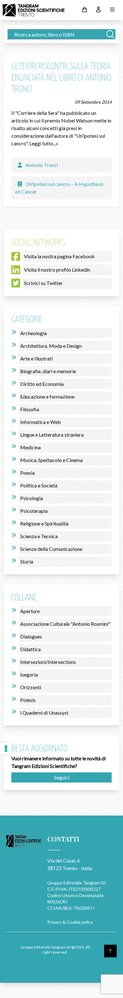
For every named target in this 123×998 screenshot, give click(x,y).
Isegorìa (29, 674)
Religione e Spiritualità (44, 523)
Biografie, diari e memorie (48, 371)
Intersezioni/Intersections (48, 662)
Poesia (27, 473)
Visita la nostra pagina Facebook (59, 256)
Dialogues (31, 636)
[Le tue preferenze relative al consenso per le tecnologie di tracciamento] (6, 749)
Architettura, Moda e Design (51, 346)
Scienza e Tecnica (39, 536)
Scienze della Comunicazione (51, 549)
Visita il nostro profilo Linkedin (57, 270)
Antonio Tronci (42, 165)
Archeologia (33, 333)
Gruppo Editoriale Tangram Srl (76, 882)
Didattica (30, 649)
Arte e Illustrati (36, 358)
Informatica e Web (40, 422)
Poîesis (28, 700)
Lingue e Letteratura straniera (52, 435)
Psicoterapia (34, 511)
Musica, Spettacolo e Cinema (51, 460)
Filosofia (29, 409)
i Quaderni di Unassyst (44, 713)
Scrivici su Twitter (43, 283)
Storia (26, 561)
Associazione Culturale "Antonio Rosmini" (65, 624)
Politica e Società (38, 485)
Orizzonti (30, 687)
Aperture (30, 611)
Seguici (61, 777)
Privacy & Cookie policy (70, 922)
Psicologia (31, 498)
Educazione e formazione (47, 396)
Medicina (30, 447)
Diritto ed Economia (42, 384)
